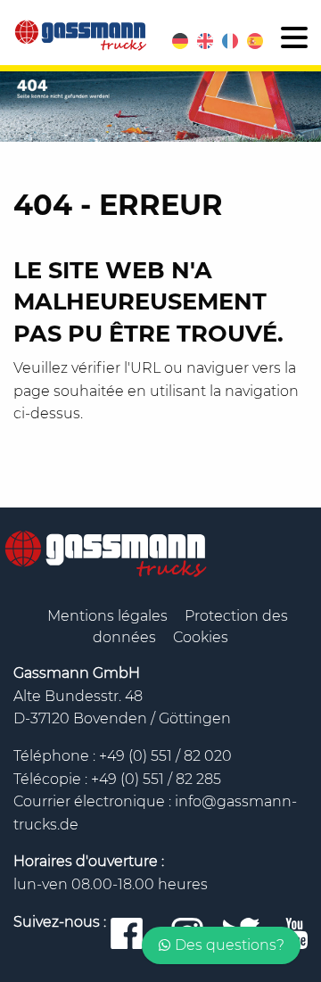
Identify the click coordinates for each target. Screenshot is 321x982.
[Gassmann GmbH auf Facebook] (126, 935)
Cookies (200, 637)
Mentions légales (109, 615)
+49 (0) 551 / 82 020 (165, 755)
